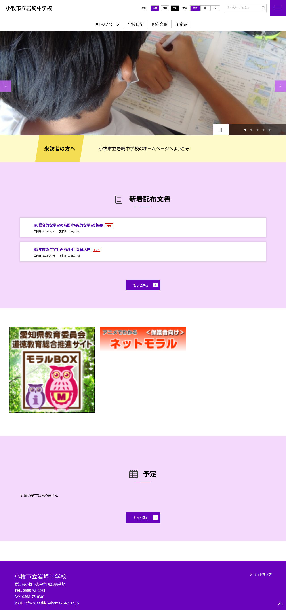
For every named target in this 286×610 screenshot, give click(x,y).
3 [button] (258, 130)
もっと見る (140, 285)
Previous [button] (5, 86)
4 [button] (264, 130)
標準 (195, 8)
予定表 (181, 24)
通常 (155, 8)
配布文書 (159, 24)
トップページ (109, 24)
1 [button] (245, 130)
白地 (165, 8)
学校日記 (135, 24)
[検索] (263, 8)
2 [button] (251, 130)
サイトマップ (262, 574)
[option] (143, 83)
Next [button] (280, 86)
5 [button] (270, 130)
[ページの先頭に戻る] (280, 604)
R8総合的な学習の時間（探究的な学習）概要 (69, 225)
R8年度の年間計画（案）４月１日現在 (62, 249)
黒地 (175, 8)
